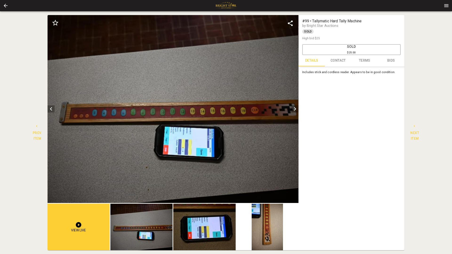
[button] (5, 5)
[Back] (5, 5)
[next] (295, 108)
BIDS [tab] (391, 60)
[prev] (51, 108)
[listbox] (173, 109)
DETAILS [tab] (311, 60)
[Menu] (446, 5)
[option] (173, 109)
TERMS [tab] (364, 60)
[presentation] (226, 5)
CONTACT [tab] (338, 60)
